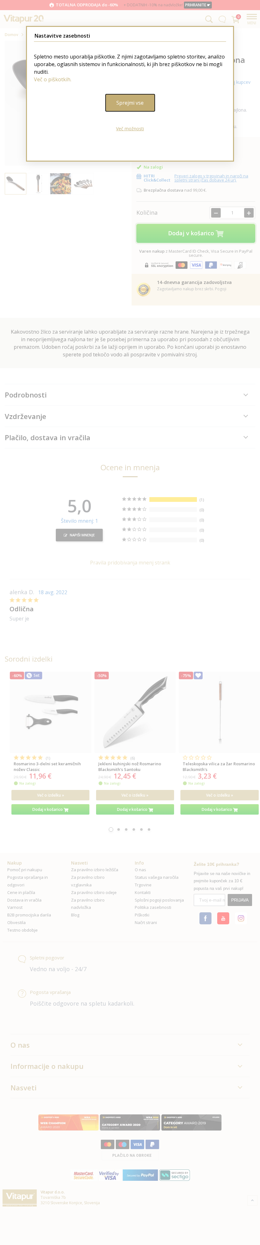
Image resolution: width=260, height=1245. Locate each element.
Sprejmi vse (130, 102)
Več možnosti (130, 129)
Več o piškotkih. (52, 79)
